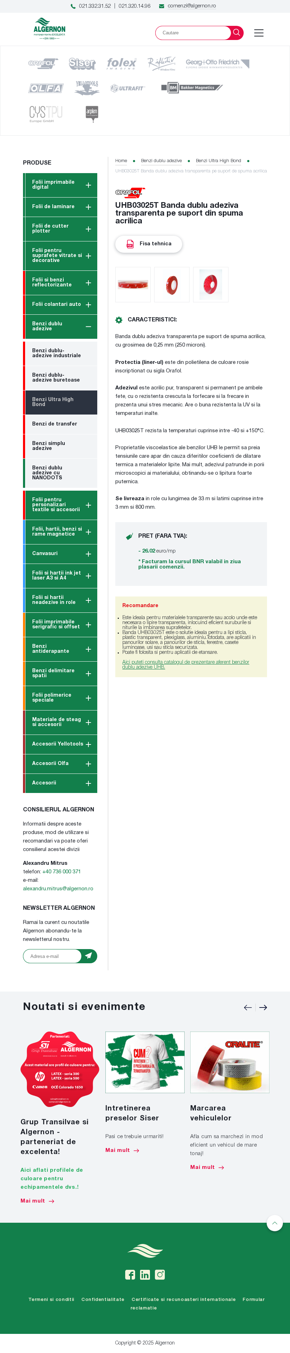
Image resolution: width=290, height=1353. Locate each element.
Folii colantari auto (56, 304)
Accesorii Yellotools (57, 744)
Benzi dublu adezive (47, 326)
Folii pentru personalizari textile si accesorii (56, 505)
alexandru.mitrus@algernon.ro (58, 888)
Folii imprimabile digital (53, 185)
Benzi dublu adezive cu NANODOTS (47, 473)
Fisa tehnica (156, 244)
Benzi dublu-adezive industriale (56, 353)
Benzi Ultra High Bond (53, 402)
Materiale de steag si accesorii (56, 722)
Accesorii (44, 783)
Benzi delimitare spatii (53, 673)
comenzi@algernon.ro (192, 6)
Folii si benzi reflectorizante (52, 282)
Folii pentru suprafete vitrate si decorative (57, 256)
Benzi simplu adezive (48, 446)
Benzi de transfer (54, 424)
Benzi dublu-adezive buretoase (56, 378)
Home (121, 161)
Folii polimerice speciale (51, 698)
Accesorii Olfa (50, 763)
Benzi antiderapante (50, 649)
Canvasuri (45, 554)
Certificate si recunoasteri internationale (184, 1300)
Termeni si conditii (51, 1300)
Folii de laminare (53, 207)
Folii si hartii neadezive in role (54, 600)
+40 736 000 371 (61, 871)
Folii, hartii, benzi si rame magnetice (57, 532)
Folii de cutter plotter (50, 229)
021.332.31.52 (95, 6)
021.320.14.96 (134, 6)
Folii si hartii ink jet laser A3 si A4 (56, 576)
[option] (60, 1118)
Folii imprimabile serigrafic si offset (56, 624)
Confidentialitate (102, 1300)
